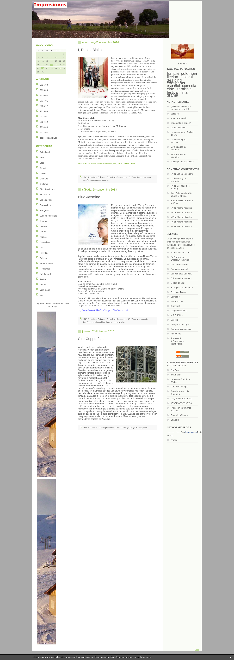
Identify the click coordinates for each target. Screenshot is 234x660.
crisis (123, 322)
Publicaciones (46, 263)
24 (43, 68)
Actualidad (45, 152)
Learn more (145, 657)
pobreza (105, 180)
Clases (43, 173)
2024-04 (44, 127)
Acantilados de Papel (180, 252)
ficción (172, 77)
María (173, 178)
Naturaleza (45, 242)
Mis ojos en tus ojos (180, 324)
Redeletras (176, 334)
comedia (189, 86)
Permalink (111, 177)
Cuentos (44, 179)
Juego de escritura (48, 216)
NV (172, 174)
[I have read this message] (230, 657)
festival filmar (178, 92)
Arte (42, 157)
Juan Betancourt (178, 193)
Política (43, 258)
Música (43, 237)
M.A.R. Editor (177, 315)
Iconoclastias (177, 301)
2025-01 (44, 117)
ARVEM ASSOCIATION (181, 403)
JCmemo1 (175, 306)
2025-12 (44, 106)
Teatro (43, 279)
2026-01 (44, 101)
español (173, 86)
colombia (189, 73)
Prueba (174, 440)
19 (52, 65)
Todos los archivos (48, 138)
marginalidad (95, 180)
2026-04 (44, 90)
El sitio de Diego (178, 292)
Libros (43, 232)
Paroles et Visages (179, 387)
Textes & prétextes (179, 415)
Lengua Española (179, 310)
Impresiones (191, 432)
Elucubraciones (47, 189)
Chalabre (175, 420)
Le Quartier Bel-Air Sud (181, 399)
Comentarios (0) (123, 319)
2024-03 (44, 132)
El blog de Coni (178, 283)
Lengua (43, 226)
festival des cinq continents (180, 80)
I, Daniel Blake (90, 50)
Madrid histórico (178, 127)
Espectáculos (46, 200)
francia (173, 73)
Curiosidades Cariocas (181, 274)
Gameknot (175, 297)
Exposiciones (46, 205)
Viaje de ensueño (179, 118)
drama (172, 95)
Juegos (43, 221)
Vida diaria (45, 290)
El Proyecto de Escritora (182, 287)
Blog (42, 163)
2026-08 (44, 85)
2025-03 (44, 111)
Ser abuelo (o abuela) (181, 123)
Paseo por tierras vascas (182, 161)
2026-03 (44, 95)
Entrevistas (45, 194)
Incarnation (176, 375)
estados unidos (98, 322)
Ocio (42, 247)
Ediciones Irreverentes (181, 278)
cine (170, 89)
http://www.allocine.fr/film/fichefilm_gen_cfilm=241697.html (107, 163)
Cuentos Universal (179, 269)
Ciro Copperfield (91, 339)
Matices (174, 320)
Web (42, 295)
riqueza (109, 322)
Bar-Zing (175, 370)
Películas (44, 253)
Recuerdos (45, 269)
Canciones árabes (179, 264)
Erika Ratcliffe (177, 200)
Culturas (44, 184)
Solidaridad (45, 274)
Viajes (43, 285)
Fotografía (44, 210)
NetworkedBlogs (174, 432)
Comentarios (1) (123, 177)
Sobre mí (182, 64)
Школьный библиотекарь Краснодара (177, 341)
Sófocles (175, 114)
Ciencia (43, 168)
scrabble (184, 89)
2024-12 (44, 122)
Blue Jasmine (89, 197)
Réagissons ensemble (181, 329)
